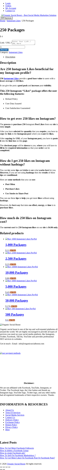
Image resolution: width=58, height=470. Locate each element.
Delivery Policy (12, 420)
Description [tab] (10, 57)
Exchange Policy (12, 422)
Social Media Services (14, 415)
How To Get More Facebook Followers (17, 448)
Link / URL (5, 43)
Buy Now (13, 250)
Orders (8, 6)
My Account (10, 8)
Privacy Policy (11, 427)
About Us (9, 410)
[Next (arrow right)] (4, 469)
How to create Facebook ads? (12, 453)
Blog (7, 429)
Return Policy (11, 425)
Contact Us (10, 10)
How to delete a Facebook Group (14, 450)
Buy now (4, 50)
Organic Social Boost (16, 464)
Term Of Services (12, 412)
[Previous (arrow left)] (1, 469)
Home (2, 21)
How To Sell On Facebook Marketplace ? (18, 455)
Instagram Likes (14, 21)
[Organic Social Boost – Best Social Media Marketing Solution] (28, 15)
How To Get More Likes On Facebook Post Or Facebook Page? (27, 458)
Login (8, 3)
